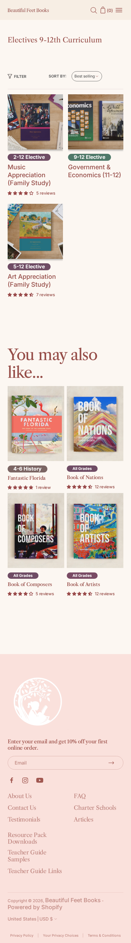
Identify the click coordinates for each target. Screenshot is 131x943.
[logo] (28, 10)
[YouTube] (39, 780)
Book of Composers (30, 584)
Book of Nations (85, 477)
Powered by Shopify (35, 907)
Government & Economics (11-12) (94, 171)
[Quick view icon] (35, 134)
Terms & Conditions (104, 936)
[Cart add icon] (35, 121)
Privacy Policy (21, 936)
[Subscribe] (111, 763)
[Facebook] (11, 780)
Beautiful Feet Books (73, 900)
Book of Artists (83, 584)
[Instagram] (25, 780)
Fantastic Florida (26, 478)
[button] (17, 76)
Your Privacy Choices (61, 936)
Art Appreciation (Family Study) (32, 280)
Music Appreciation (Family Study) (29, 175)
